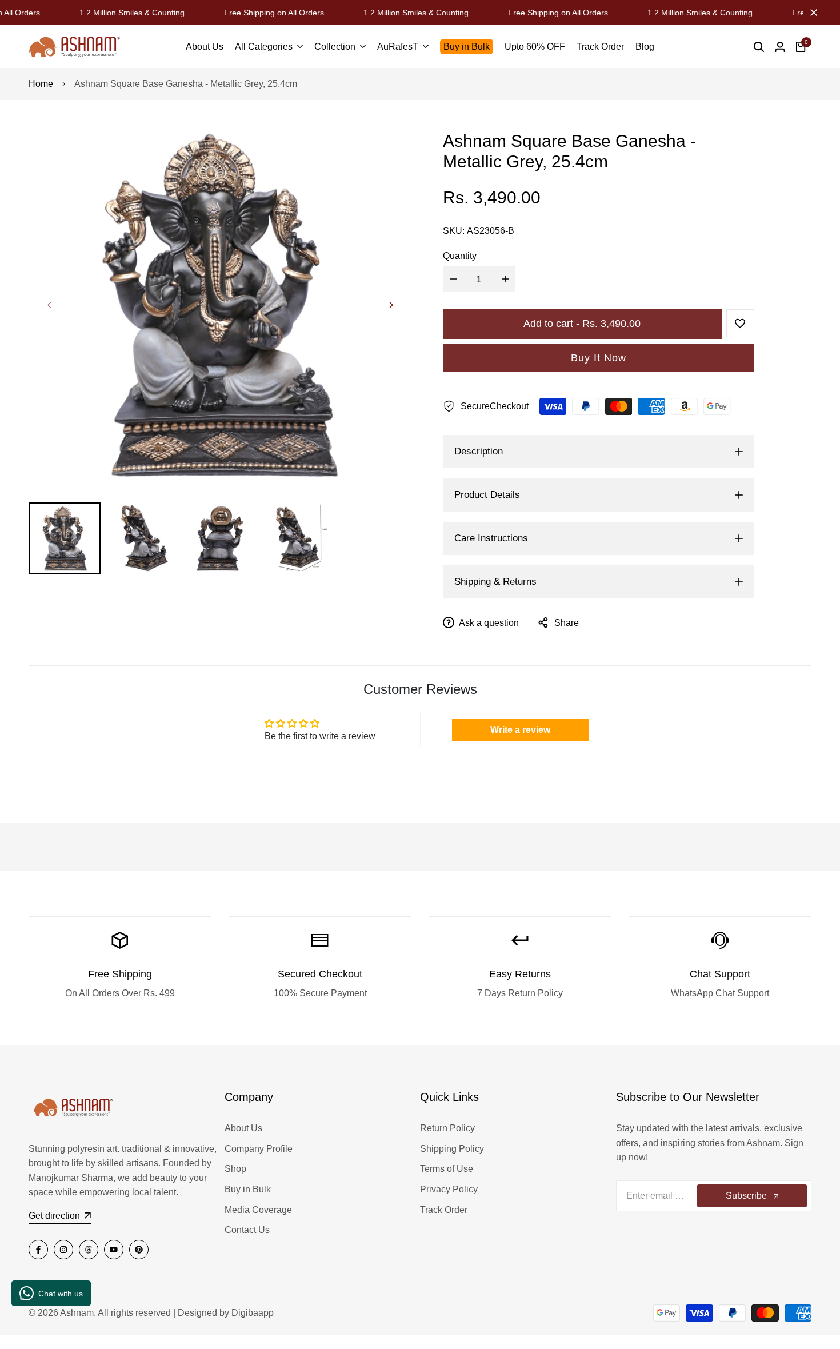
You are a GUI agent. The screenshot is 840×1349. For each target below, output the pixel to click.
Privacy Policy (449, 1189)
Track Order (443, 1210)
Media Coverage (258, 1210)
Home (41, 84)
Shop (235, 1169)
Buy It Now (598, 358)
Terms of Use (446, 1169)
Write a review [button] (520, 730)
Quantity (460, 256)
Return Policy (447, 1128)
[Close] (811, 12)
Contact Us (247, 1230)
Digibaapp (252, 1313)
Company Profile (259, 1149)
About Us (243, 1128)
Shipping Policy (452, 1149)
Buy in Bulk (248, 1189)
